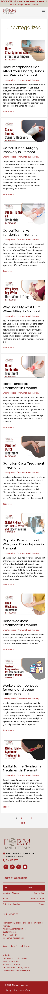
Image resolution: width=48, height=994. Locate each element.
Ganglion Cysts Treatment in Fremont (23, 465)
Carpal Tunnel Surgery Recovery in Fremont (20, 150)
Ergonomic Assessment (13, 938)
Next (24, 823)
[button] (34, 11)
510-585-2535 (12, 860)
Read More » (8, 111)
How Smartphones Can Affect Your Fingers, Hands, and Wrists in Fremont (24, 71)
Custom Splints (9, 932)
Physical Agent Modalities (14, 929)
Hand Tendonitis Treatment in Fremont (20, 386)
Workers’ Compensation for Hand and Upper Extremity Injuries (22, 689)
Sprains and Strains (11, 964)
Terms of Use (25, 990)
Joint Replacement (11, 961)
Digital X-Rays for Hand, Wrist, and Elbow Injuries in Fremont (23, 544)
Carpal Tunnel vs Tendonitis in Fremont (20, 232)
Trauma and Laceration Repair (16, 970)
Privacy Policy (11, 990)
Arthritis (6, 955)
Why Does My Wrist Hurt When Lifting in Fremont (21, 309)
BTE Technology (10, 935)
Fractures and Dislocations (15, 958)
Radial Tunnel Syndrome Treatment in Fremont (22, 768)
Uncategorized (9, 80)
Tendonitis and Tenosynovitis (16, 967)
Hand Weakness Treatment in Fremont (20, 623)
